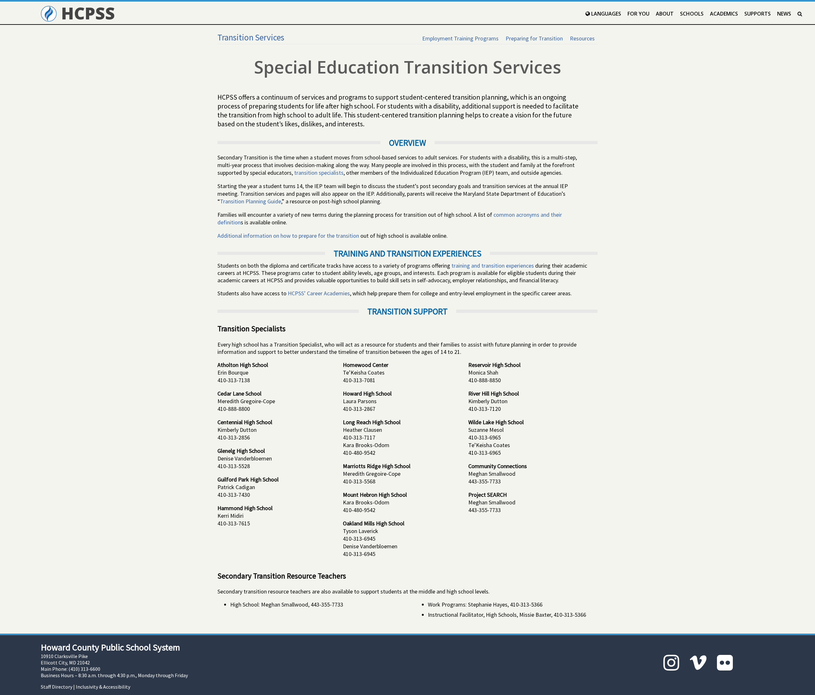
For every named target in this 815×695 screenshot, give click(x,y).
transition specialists (319, 172)
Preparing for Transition (534, 38)
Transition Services (250, 37)
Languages (605, 13)
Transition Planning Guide (250, 201)
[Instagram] (671, 662)
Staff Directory (56, 687)
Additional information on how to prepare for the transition (288, 235)
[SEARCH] (799, 13)
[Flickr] (725, 662)
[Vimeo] (698, 662)
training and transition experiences (492, 265)
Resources (582, 38)
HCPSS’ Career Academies (319, 293)
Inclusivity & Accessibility (103, 687)
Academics (724, 13)
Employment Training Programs (460, 38)
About (665, 13)
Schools (692, 13)
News (784, 13)
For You (638, 13)
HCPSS (86, 13)
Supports (757, 13)
